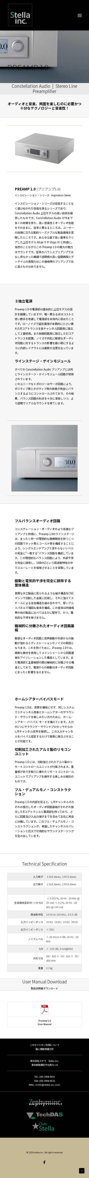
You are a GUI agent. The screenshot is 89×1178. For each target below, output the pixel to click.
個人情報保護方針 (44, 1049)
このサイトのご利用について (44, 1044)
